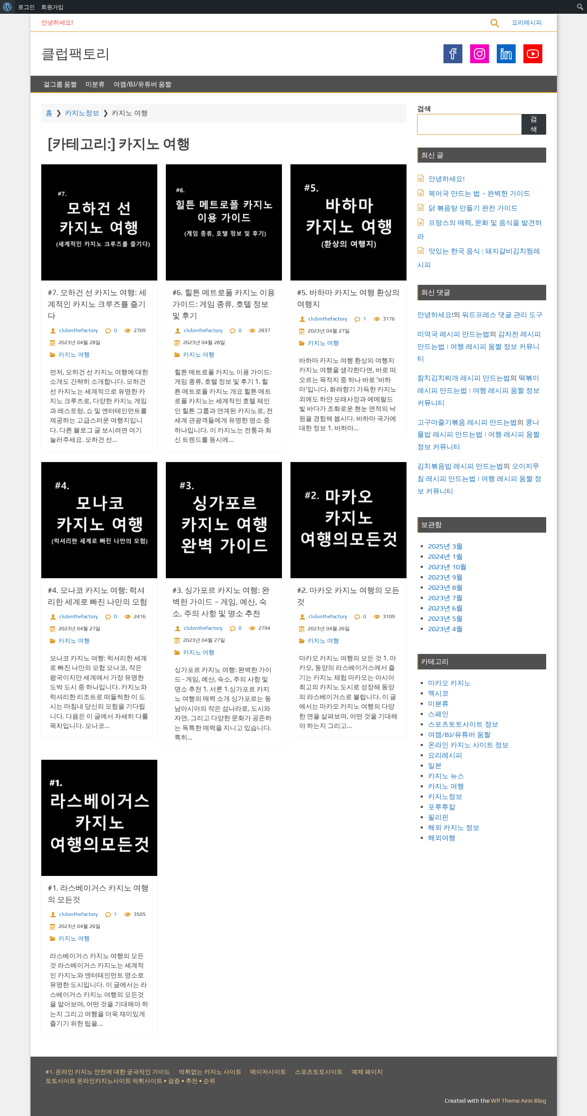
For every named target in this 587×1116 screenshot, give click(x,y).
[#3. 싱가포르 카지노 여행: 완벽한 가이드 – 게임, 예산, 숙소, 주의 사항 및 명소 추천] (224, 520)
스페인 (438, 714)
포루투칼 (442, 807)
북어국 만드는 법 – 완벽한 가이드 (479, 193)
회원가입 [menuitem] (52, 6)
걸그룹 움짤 (60, 84)
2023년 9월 (445, 577)
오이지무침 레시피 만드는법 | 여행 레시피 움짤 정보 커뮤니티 (479, 478)
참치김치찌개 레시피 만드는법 (463, 378)
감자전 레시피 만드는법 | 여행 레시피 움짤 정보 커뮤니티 (479, 346)
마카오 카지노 (449, 683)
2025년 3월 (445, 546)
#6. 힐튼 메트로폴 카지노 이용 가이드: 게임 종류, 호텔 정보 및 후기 (223, 304)
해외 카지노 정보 (454, 827)
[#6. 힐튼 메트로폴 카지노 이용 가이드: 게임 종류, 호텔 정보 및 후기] (224, 222)
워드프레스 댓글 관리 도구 (502, 315)
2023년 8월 (445, 587)
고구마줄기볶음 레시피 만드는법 (467, 422)
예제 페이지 (367, 1071)
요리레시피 (527, 22)
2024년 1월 (445, 556)
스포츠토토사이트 (319, 1071)
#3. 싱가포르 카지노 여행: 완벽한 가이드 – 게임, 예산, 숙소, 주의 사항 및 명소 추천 (220, 602)
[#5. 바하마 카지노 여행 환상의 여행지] (348, 222)
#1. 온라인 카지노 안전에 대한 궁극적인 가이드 (108, 1071)
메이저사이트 (268, 1071)
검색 (424, 109)
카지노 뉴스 (446, 776)
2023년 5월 (445, 618)
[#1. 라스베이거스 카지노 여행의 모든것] (99, 818)
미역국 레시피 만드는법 (453, 334)
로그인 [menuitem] (26, 6)
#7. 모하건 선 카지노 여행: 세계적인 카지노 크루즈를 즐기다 (97, 304)
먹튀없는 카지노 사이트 (210, 1071)
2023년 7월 (445, 598)
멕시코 (438, 693)
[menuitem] (7, 7)
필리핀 (438, 817)
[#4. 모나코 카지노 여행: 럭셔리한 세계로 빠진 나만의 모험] (99, 520)
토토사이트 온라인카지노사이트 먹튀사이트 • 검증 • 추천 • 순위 (130, 1080)
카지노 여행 (74, 354)
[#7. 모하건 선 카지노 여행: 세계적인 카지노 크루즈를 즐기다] (99, 222)
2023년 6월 (445, 608)
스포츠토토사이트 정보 (463, 724)
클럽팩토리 (75, 54)
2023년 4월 (445, 629)
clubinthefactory (78, 330)
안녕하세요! (57, 22)
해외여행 (442, 838)
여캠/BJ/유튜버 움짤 (142, 84)
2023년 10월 (447, 567)
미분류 (95, 84)
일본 (435, 765)
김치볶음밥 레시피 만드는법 (460, 466)
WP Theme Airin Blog (518, 1100)
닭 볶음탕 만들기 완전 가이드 (473, 208)
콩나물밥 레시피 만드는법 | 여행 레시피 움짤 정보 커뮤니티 (478, 434)
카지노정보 (82, 113)
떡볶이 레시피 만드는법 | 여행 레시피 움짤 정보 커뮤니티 (478, 390)
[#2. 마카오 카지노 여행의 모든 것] (348, 520)
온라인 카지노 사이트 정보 (468, 745)
